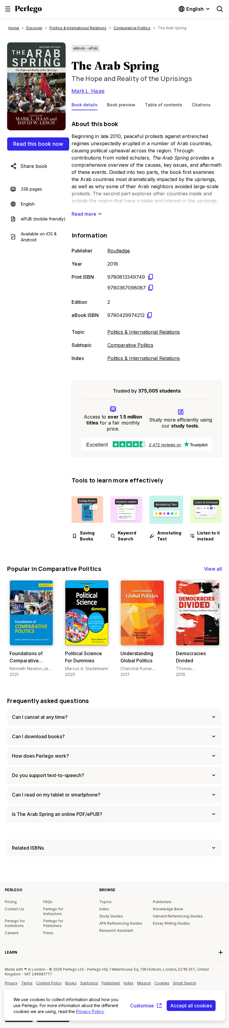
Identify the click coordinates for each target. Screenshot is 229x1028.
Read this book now (38, 144)
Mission (144, 983)
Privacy (11, 983)
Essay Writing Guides (171, 923)
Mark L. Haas (88, 90)
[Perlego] (28, 10)
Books (71, 983)
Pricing (11, 902)
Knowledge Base (168, 909)
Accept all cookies (191, 1006)
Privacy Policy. (90, 1011)
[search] (220, 9)
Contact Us (14, 909)
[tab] (85, 106)
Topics (105, 902)
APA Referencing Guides (120, 923)
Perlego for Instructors (53, 911)
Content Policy (49, 985)
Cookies (161, 983)
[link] (31, 629)
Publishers (162, 902)
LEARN (11, 952)
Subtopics (89, 983)
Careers (12, 933)
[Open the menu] (8, 9)
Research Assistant (116, 930)
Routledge (118, 251)
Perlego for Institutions (15, 923)
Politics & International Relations (143, 332)
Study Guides (111, 916)
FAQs (47, 902)
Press (48, 933)
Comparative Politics (130, 345)
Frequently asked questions (48, 701)
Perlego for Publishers (53, 923)
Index (104, 909)
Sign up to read (32, 639)
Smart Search (184, 983)
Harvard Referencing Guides (178, 916)
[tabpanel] (147, 239)
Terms (27, 983)
